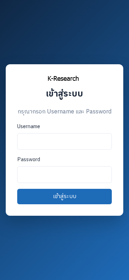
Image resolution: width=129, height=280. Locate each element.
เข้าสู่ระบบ (64, 196)
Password (28, 159)
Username (28, 126)
